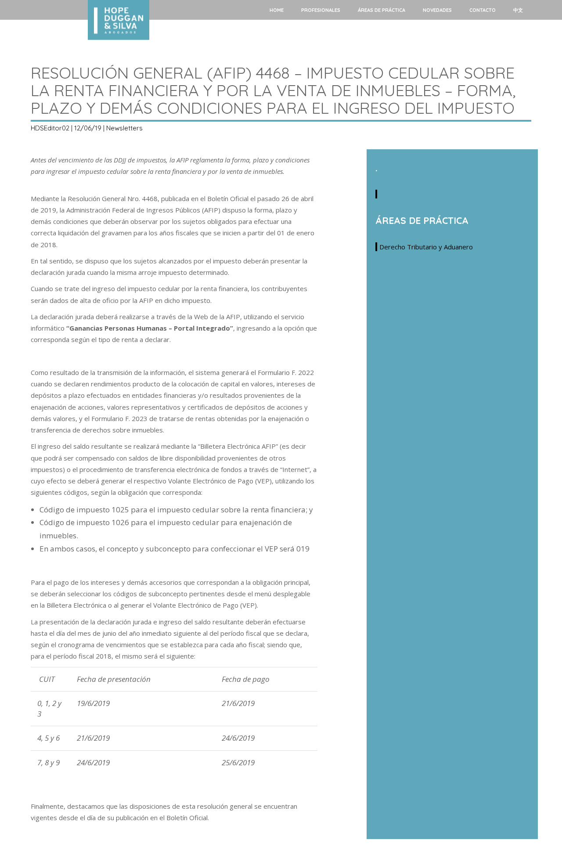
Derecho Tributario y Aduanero (426, 246)
